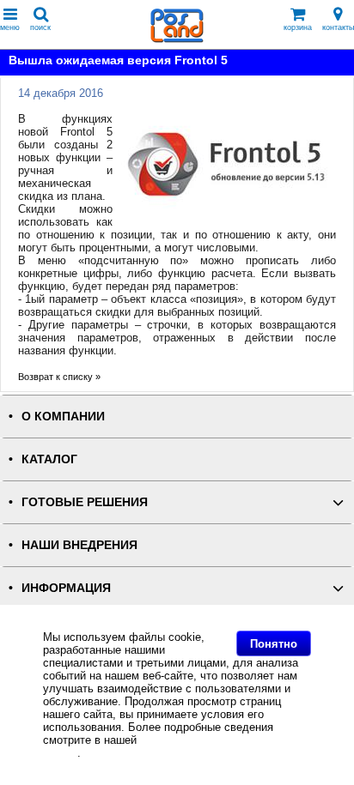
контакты (338, 27)
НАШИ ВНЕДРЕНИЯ (79, 545)
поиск (40, 27)
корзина (298, 27)
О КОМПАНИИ (63, 416)
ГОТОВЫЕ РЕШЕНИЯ (84, 502)
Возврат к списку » (59, 376)
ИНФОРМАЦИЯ (66, 588)
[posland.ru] (177, 39)
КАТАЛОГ (49, 459)
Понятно (273, 643)
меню (10, 27)
